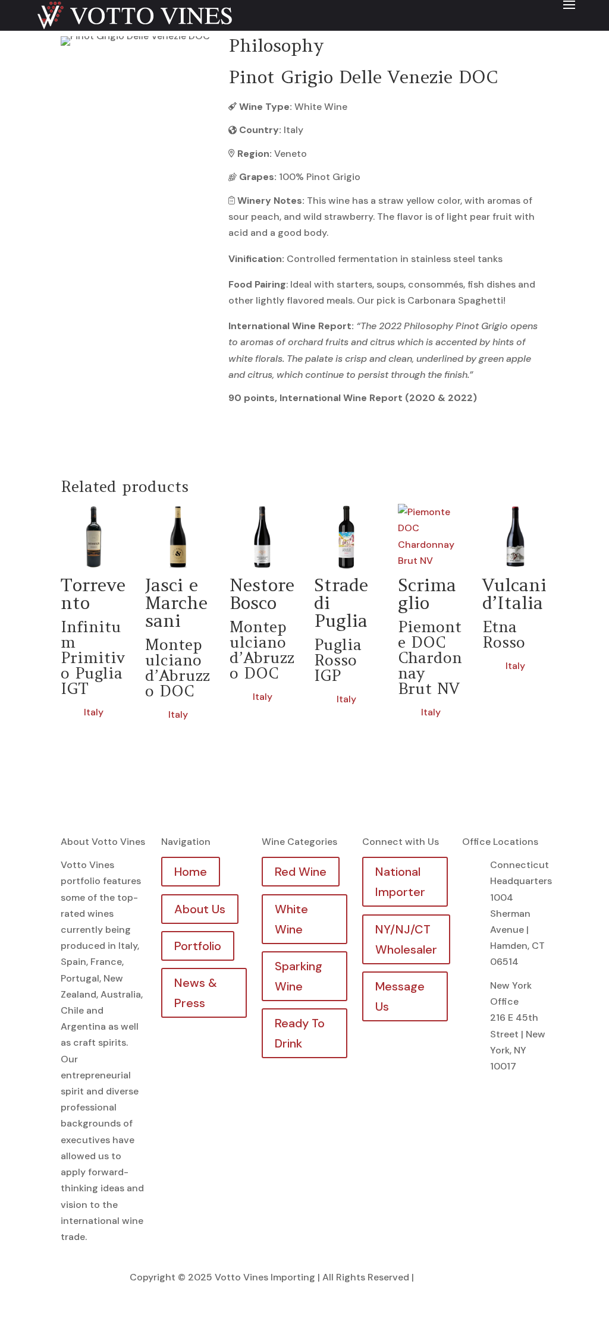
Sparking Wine (298, 976)
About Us (199, 909)
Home (190, 871)
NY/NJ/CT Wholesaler (406, 939)
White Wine (291, 919)
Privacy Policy (447, 1277)
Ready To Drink (300, 1033)
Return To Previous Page (137, 78)
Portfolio (197, 946)
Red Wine (301, 871)
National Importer (400, 882)
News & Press (195, 993)
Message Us (400, 996)
